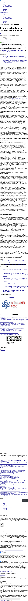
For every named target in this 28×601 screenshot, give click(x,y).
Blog (4, 4)
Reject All (8, 573)
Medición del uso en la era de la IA (7, 487)
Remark (11, 583)
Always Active (13, 577)
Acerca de (5, 9)
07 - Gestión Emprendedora (7, 33)
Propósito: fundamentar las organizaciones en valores (14, 56)
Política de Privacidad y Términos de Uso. (14, 550)
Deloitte (8, 51)
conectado (12, 297)
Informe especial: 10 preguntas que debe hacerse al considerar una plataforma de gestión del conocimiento (13, 489)
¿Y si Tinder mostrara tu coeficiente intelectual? (10, 491)
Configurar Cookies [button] (4, 522)
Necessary (4, 552)
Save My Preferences (10, 599)
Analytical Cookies (5, 589)
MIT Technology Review (20, 264)
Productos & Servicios (7, 6)
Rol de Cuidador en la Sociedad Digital (8, 478)
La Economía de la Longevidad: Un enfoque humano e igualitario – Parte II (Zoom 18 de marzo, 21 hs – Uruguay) (15, 280)
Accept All (13, 573)
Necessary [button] (2, 551)
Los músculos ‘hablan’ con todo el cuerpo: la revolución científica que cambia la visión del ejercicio (12, 329)
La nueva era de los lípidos (5, 481)
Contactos (5, 7)
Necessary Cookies (5, 577)
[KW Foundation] (4, 12)
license (12, 343)
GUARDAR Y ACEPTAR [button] (6, 571)
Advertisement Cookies (6, 594)
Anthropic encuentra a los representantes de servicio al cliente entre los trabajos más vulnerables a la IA (15, 287)
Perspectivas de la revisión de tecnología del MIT (13, 50)
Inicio (4, 2)
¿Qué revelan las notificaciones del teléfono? (9, 334)
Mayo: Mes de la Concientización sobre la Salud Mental (12, 323)
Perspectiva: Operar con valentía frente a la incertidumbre (15, 60)
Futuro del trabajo (11, 264)
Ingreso (4, 10)
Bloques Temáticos (7, 5)
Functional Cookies (5, 583)
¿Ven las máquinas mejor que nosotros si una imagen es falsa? (13, 326)
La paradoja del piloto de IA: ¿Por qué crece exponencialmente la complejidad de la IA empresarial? (14, 493)
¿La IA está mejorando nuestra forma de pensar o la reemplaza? (13, 480)
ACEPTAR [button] (12, 522)
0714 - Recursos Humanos (20, 33)
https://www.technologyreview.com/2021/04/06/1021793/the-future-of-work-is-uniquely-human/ (13, 261)
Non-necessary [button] (3, 560)
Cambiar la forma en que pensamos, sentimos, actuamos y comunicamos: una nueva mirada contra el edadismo (15, 275)
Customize (3, 573)
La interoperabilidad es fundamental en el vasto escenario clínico (14, 319)
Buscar (1, 498)
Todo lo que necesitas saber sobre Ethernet (9, 333)
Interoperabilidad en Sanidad (9, 283)
